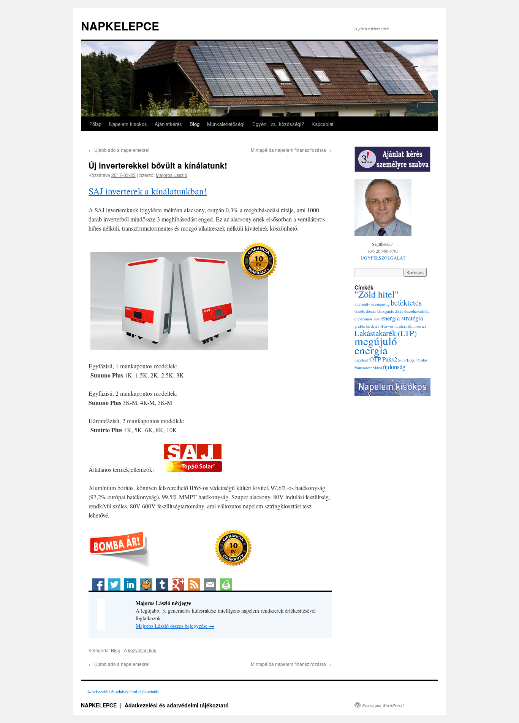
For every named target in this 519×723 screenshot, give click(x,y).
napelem (361, 360)
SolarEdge (406, 360)
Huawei (386, 326)
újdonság (394, 366)
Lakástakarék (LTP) (385, 333)
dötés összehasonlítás (412, 311)
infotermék (403, 326)
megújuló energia (375, 345)
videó (377, 367)
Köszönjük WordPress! (383, 705)
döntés (359, 311)
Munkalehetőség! (226, 123)
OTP (375, 359)
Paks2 (389, 359)
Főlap (95, 123)
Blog (194, 123)
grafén (359, 326)
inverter (419, 326)
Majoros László (171, 175)
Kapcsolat (323, 123)
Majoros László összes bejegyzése (175, 625)
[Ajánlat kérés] (392, 159)
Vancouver (363, 367)
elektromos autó (367, 319)
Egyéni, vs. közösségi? (278, 123)
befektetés (406, 302)
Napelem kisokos (128, 123)
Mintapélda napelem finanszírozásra (291, 150)
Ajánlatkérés (168, 123)
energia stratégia (402, 318)
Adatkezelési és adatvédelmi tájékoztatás (123, 691)
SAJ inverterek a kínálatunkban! (148, 191)
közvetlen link (142, 650)
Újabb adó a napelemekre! (119, 150)
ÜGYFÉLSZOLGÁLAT (383, 258)
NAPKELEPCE (120, 26)
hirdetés (372, 326)
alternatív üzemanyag (371, 304)
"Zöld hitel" (376, 294)
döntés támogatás (380, 311)
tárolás (421, 360)
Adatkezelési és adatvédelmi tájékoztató (177, 705)
